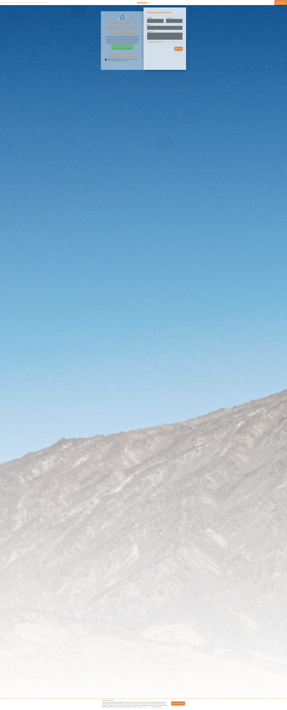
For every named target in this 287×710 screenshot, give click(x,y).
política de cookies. (147, 707)
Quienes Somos (6, 2)
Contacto (44, 2)
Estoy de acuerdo (178, 703)
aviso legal (168, 41)
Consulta (150, 31)
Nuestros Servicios (18, 2)
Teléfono (169, 18)
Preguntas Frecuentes (32, 2)
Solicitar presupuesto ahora (122, 46)
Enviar (179, 48)
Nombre (149, 18)
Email (149, 25)
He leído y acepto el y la (164, 42)
